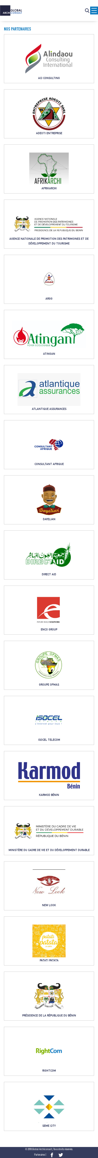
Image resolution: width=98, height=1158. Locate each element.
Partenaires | (40, 1154)
